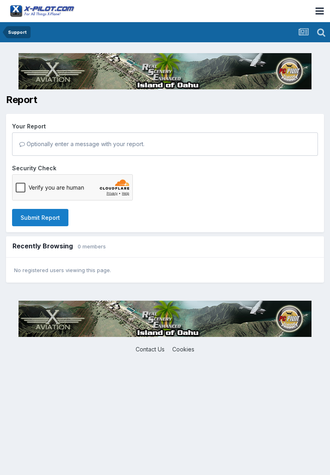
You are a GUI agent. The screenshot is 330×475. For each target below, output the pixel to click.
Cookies (183, 349)
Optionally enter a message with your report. (84, 143)
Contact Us (150, 349)
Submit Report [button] (40, 217)
